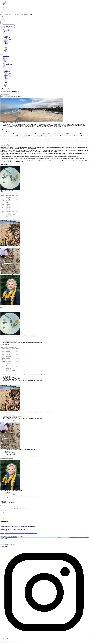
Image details (11, 190)
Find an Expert (3, 26)
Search (1, 25)
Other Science (8, 39)
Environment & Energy (7, 30)
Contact (4, 639)
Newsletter (5, 4)
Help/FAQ (5, 7)
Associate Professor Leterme (5, 154)
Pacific (6, 42)
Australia (7, 40)
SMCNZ (4, 2)
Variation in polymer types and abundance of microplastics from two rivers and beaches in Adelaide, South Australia (27, 160)
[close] (1, 307)
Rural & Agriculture (7, 33)
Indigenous (7, 37)
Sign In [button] (5, 10)
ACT (6, 51)
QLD (6, 45)
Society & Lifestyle (6, 31)
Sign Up (8, 26)
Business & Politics (6, 35)
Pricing (4, 8)
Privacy (4, 637)
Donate (11, 26)
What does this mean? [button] (5, 95)
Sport (6, 38)
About (4, 6)
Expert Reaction (18, 96)
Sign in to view (24, 508)
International (7, 75)
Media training (5, 3)
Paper (5, 501)
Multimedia (7, 96)
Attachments (12, 96)
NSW (6, 43)
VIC (6, 44)
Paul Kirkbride (75, 158)
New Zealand (8, 41)
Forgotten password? (25, 14)
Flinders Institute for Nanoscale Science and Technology (47, 151)
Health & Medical (6, 29)
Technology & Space (7, 32)
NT (6, 50)
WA (6, 48)
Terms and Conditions (7, 638)
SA (6, 47)
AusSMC (5, 1)
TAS (6, 49)
